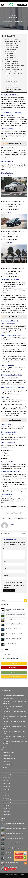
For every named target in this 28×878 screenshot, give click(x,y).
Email (4, 568)
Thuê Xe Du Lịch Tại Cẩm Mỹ (13, 628)
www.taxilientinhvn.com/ (14, 439)
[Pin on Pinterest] (18, 513)
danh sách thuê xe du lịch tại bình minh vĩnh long (15, 609)
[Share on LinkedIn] (20, 513)
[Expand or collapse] (25, 36)
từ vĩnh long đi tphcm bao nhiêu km (14, 624)
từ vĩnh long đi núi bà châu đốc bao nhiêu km (16, 614)
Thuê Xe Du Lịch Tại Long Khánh (14, 633)
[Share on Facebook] (10, 513)
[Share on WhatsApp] (7, 513)
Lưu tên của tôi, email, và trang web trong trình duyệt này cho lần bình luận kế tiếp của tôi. (13, 585)
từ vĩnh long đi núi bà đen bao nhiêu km (15, 619)
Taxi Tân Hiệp (23, 533)
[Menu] (2, 5)
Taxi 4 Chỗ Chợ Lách (11, 643)
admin (15, 21)
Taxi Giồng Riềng (5, 533)
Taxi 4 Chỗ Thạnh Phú (11, 867)
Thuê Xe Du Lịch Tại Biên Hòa (13, 638)
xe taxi (14, 15)
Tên (4, 561)
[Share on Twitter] (12, 513)
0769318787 (13, 869)
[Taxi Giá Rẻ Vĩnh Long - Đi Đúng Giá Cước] (10, 4)
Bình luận (5, 548)
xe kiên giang (23, 518)
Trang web (5, 575)
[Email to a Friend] (15, 513)
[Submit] (25, 600)
